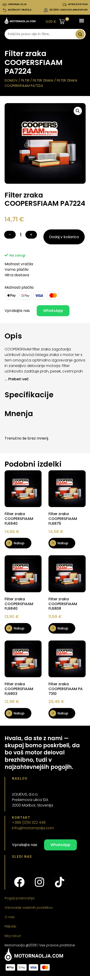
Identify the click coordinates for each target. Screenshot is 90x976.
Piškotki (10, 926)
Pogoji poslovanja (19, 898)
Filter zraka (43, 80)
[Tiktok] (59, 882)
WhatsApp (53, 310)
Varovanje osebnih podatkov (29, 907)
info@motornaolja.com (33, 828)
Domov (11, 80)
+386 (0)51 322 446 (29, 822)
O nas (10, 917)
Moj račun (13, 936)
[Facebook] (19, 882)
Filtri (25, 80)
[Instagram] (39, 882)
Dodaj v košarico (64, 237)
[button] (82, 21)
